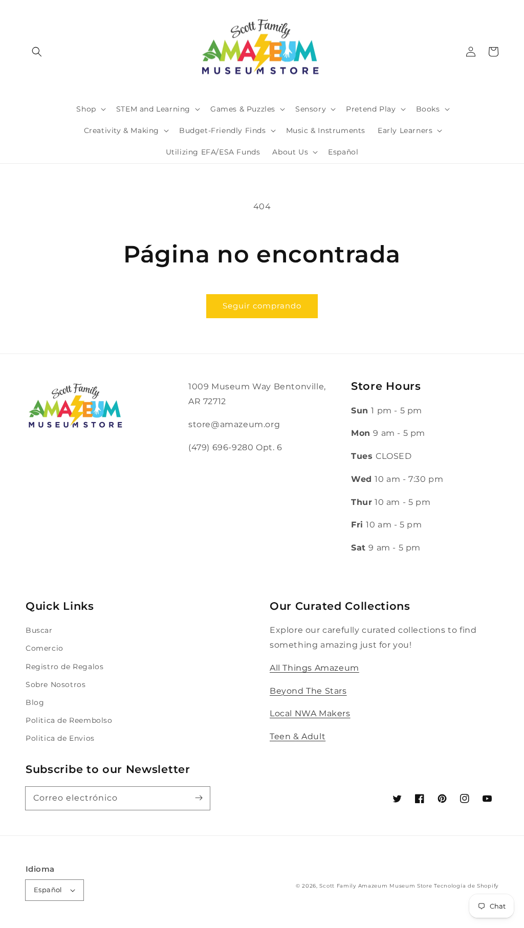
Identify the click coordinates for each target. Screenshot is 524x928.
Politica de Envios (60, 738)
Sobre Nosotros (55, 684)
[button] (37, 51)
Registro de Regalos (64, 666)
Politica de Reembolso (69, 720)
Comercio (44, 648)
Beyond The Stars (308, 691)
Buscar (39, 630)
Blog (35, 702)
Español (48, 890)
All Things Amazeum (314, 668)
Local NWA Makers (310, 713)
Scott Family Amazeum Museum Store (375, 885)
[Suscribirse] (198, 798)
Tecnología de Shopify (466, 885)
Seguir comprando (262, 306)
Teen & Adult (297, 736)
